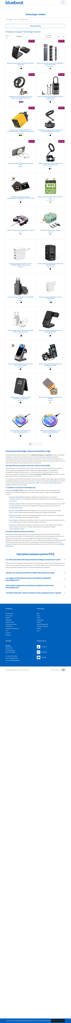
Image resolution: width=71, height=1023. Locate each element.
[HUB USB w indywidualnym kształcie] (50, 208)
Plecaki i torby (9, 613)
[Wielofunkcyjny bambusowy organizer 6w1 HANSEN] (50, 375)
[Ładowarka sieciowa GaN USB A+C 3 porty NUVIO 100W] (50, 275)
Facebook (44, 646)
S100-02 (21, 434)
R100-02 (50, 434)
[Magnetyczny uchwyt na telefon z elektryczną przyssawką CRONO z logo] (50, 153)
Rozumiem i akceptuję (58, 1020)
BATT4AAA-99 (50, 200)
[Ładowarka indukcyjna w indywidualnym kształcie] (20, 208)
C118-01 (50, 300)
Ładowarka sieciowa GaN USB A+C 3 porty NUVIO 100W (50, 297)
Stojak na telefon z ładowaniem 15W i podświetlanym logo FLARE (21, 398)
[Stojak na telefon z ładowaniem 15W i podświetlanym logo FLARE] (20, 375)
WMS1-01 (20, 166)
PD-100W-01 (20, 267)
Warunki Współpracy (42, 624)
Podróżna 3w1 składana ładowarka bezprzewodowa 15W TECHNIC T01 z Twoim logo (20, 197)
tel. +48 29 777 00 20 (11, 656)
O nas (38, 615)
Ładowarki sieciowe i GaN (16, 503)
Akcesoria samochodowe (16, 510)
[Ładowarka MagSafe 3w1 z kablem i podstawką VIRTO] (20, 153)
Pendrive (8, 618)
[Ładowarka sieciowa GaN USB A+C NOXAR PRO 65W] (20, 275)
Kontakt (39, 622)
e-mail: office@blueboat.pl (13, 660)
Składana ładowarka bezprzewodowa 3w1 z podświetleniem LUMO (50, 364)
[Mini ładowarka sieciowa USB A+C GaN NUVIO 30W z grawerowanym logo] (20, 308)
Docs (38, 630)
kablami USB (53, 483)
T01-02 (20, 200)
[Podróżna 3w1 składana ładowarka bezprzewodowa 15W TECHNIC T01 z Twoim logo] (20, 175)
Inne (7, 630)
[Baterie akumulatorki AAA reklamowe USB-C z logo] (50, 175)
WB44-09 (50, 400)
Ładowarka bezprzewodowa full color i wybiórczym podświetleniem (20, 431)
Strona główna (9, 19)
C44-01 (20, 333)
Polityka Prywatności (42, 626)
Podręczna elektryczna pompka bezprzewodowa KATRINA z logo (50, 97)
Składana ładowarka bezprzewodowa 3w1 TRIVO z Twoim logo (20, 63)
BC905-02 (20, 400)
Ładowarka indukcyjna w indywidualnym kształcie (20, 230)
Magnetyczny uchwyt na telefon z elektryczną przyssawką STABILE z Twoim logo (50, 130)
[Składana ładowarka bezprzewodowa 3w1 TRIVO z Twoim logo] (20, 52)
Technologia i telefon (11, 624)
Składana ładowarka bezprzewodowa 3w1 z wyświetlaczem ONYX (50, 331)
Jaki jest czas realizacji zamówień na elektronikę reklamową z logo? (30, 573)
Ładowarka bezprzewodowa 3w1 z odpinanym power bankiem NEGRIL (20, 364)
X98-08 (50, 166)
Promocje (8, 635)
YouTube (44, 657)
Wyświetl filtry (35, 26)
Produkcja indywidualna (12, 628)
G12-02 (20, 66)
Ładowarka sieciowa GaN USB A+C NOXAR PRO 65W (21, 297)
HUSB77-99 (50, 232)
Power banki (9, 615)
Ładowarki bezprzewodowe (17, 497)
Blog (38, 613)
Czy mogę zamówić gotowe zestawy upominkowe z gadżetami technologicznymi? (28, 579)
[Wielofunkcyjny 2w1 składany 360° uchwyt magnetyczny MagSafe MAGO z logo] (20, 86)
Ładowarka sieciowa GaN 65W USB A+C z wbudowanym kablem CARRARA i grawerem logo (20, 130)
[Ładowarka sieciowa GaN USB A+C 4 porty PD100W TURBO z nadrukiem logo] (20, 242)
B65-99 (20, 232)
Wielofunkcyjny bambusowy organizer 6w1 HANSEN (50, 398)
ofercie (50, 457)
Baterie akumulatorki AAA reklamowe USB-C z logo (50, 197)
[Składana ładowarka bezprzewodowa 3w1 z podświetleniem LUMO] (50, 342)
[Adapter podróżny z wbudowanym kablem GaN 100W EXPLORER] (50, 242)
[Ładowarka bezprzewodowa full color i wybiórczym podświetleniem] (20, 409)
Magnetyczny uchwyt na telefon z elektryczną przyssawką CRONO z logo (50, 164)
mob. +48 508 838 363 (12, 658)
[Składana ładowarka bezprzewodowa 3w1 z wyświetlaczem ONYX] (50, 308)
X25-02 (50, 133)
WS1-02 (50, 333)
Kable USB (8, 620)
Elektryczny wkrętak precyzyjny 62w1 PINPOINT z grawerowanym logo (50, 63)
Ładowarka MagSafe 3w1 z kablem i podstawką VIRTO (20, 164)
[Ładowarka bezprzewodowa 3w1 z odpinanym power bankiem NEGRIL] (20, 342)
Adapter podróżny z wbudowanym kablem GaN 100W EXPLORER (50, 264)
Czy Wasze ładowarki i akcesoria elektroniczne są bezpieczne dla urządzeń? (33, 593)
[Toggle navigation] (63, 2)
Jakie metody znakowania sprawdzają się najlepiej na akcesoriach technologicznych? (30, 586)
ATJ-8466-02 (50, 99)
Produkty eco (13, 525)
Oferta (38, 618)
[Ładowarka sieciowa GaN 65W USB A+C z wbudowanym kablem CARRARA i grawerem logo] (20, 119)
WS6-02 (50, 367)
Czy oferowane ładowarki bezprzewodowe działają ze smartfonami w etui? (33, 560)
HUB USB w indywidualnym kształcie (50, 230)
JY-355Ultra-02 (50, 267)
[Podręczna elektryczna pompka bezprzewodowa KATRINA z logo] (50, 86)
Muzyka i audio (10, 622)
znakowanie (51, 542)
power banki (35, 483)
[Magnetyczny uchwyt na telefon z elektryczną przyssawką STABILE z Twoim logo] (50, 119)
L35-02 (20, 99)
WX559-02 (20, 367)
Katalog (39, 628)
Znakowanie (40, 620)
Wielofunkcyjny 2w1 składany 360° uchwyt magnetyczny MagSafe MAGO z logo (20, 97)
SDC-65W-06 (21, 133)
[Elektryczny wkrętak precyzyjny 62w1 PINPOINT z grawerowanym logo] (50, 52)
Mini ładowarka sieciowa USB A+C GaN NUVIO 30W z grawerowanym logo (20, 331)
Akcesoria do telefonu (15, 515)
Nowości (8, 633)
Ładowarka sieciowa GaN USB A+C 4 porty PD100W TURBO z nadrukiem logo (20, 264)
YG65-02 (20, 300)
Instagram (44, 652)
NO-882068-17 (50, 66)
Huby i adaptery (13, 520)
